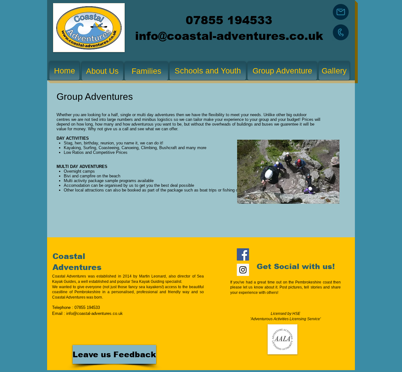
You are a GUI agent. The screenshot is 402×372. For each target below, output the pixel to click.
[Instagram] (243, 270)
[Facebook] (243, 254)
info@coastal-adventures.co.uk (229, 36)
